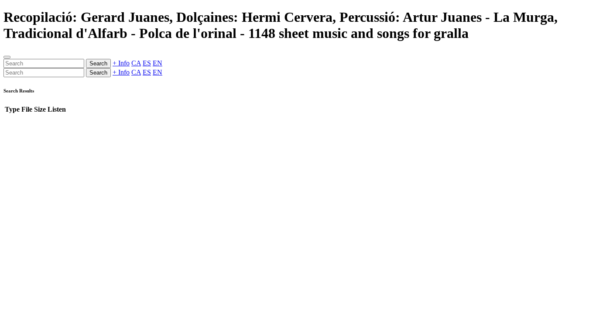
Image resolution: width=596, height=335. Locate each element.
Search (98, 63)
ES (147, 63)
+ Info (121, 63)
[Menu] (6, 57)
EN (157, 63)
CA (136, 63)
